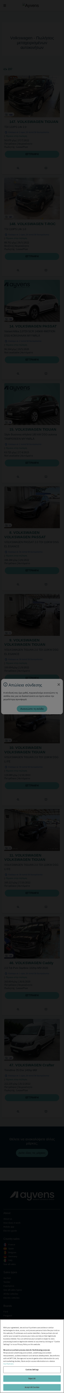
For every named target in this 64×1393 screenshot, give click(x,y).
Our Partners (8, 1364)
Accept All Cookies (32, 1387)
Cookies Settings (32, 1369)
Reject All (31, 1378)
